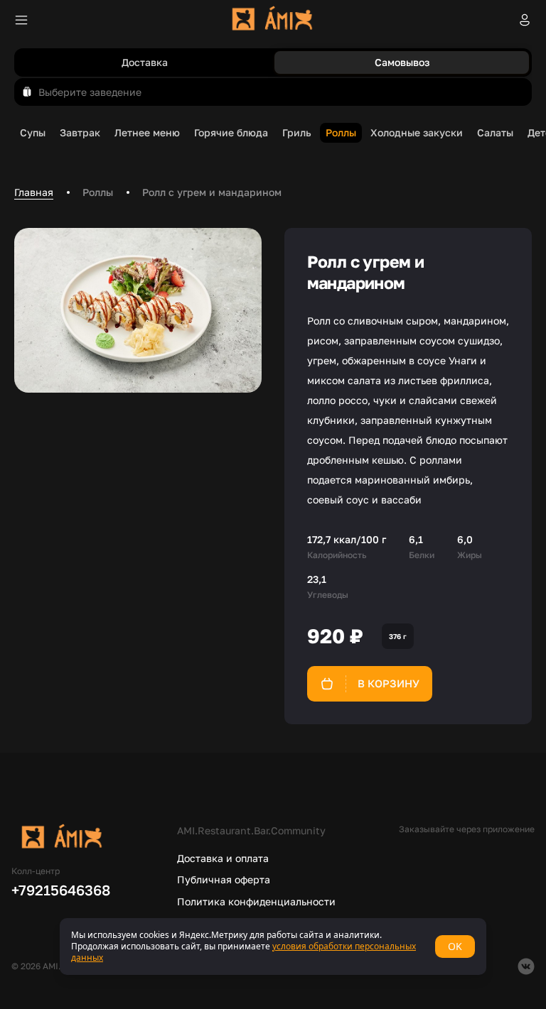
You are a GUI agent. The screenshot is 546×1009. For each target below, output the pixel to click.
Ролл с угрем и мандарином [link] (212, 192)
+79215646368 (60, 889)
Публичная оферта (223, 879)
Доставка (145, 62)
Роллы (97, 192)
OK (455, 946)
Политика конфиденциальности (256, 901)
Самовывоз (402, 62)
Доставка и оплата (223, 858)
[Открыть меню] (21, 20)
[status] (273, 946)
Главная (33, 192)
